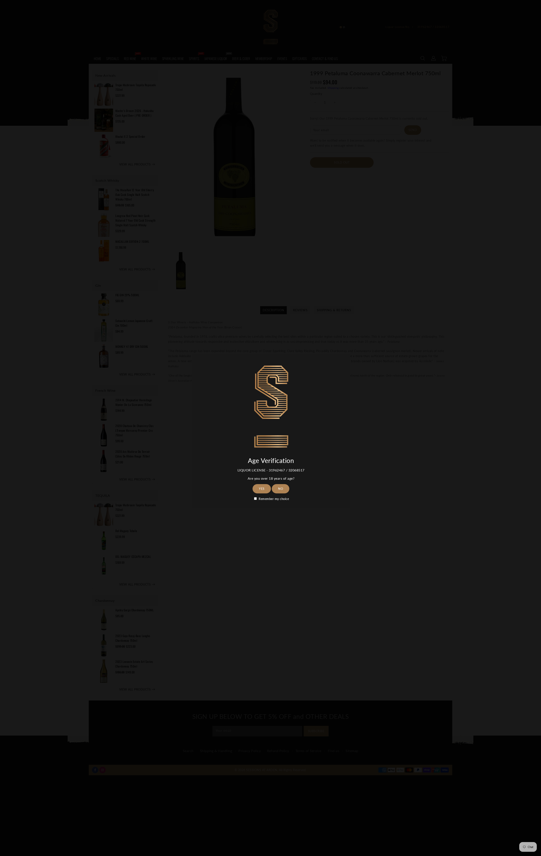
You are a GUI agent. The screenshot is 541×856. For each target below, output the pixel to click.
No (280, 488)
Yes (262, 488)
